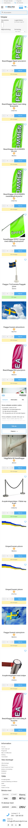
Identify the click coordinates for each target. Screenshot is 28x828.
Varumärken (4, 756)
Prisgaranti (4, 750)
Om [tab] (23, 399)
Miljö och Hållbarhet (6, 752)
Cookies (3, 785)
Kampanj (3, 773)
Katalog (3, 754)
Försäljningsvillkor (5, 779)
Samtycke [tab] (5, 399)
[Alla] (2, 22)
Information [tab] (14, 399)
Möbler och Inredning (6, 769)
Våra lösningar (5, 763)
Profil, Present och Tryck (7, 767)
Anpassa (13, 431)
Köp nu (20, 70)
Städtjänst (3, 771)
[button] (25, 36)
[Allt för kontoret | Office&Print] (10, 7)
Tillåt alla (14, 426)
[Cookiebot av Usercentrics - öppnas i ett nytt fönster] (19, 395)
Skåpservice (4, 765)
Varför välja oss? (5, 749)
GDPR (2, 783)
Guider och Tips (5, 787)
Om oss (3, 746)
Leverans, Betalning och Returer (9, 781)
